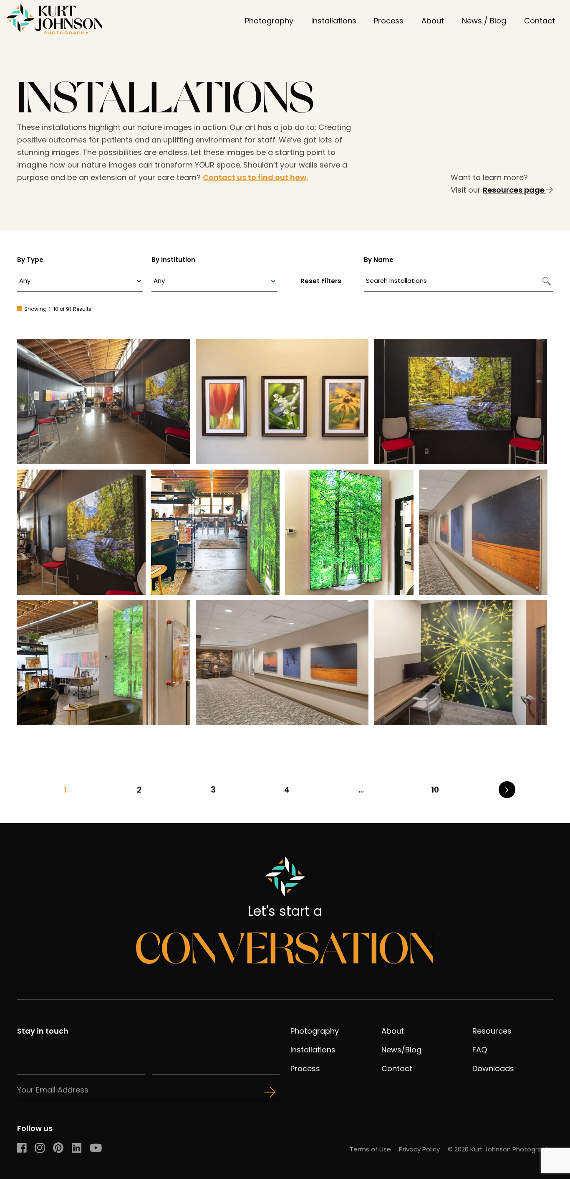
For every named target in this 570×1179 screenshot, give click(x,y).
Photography (269, 20)
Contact (539, 20)
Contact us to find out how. (255, 177)
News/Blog (401, 1049)
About (432, 20)
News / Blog (484, 20)
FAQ (479, 1049)
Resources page (514, 190)
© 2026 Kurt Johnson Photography (500, 1149)
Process (389, 20)
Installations (333, 20)
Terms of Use (370, 1149)
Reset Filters (320, 281)
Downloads (493, 1068)
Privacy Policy (419, 1149)
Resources (492, 1031)
